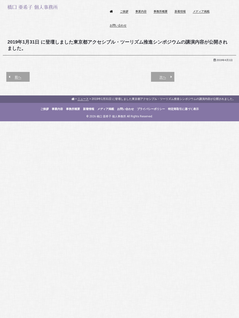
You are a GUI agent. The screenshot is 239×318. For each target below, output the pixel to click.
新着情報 (180, 11)
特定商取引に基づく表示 (183, 109)
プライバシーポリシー (151, 109)
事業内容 (141, 11)
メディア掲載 (201, 11)
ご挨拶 (124, 11)
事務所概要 (161, 11)
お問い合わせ (118, 25)
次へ (162, 77)
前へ (18, 77)
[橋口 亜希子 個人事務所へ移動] (73, 99)
